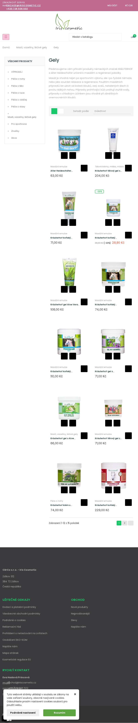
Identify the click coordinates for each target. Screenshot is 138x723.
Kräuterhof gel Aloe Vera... (64, 304)
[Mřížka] (54, 111)
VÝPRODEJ (16, 72)
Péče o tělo (17, 86)
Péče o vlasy (18, 106)
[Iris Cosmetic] (69, 21)
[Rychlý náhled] (72, 155)
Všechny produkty (20, 61)
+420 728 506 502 (17, 8)
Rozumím (59, 712)
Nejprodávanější (80, 613)
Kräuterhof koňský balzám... (60, 237)
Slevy (74, 620)
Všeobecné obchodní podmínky (21, 613)
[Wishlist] (126, 37)
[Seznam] (61, 111)
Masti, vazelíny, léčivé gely (22, 117)
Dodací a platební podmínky (19, 607)
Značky (15, 131)
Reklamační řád (12, 626)
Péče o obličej (19, 99)
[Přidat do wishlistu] (64, 155)
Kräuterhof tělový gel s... (108, 170)
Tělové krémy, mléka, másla (109, 166)
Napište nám (10, 646)
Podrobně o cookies (14, 620)
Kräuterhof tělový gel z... (108, 438)
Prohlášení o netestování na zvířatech (25, 633)
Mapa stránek (11, 653)
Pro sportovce (19, 124)
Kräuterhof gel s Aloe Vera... (62, 438)
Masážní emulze (58, 166)
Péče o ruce (18, 92)
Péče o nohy (18, 78)
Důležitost (112, 111)
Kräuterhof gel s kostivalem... (104, 371)
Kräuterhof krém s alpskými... (60, 505)
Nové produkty (79, 607)
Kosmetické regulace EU (17, 659)
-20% (99, 191)
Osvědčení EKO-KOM (15, 640)
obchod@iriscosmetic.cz (23, 5)
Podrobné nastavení (23, 712)
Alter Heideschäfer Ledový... (60, 171)
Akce (14, 138)
